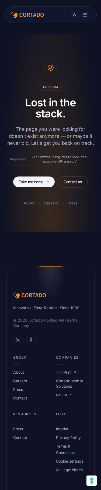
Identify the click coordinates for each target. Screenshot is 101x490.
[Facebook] (31, 339)
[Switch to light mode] (74, 15)
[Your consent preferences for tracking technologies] (91, 480)
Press (72, 203)
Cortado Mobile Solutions (69, 383)
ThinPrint (64, 372)
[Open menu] (85, 15)
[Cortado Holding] (27, 15)
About (29, 203)
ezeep (61, 394)
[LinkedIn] (18, 339)
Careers (51, 203)
